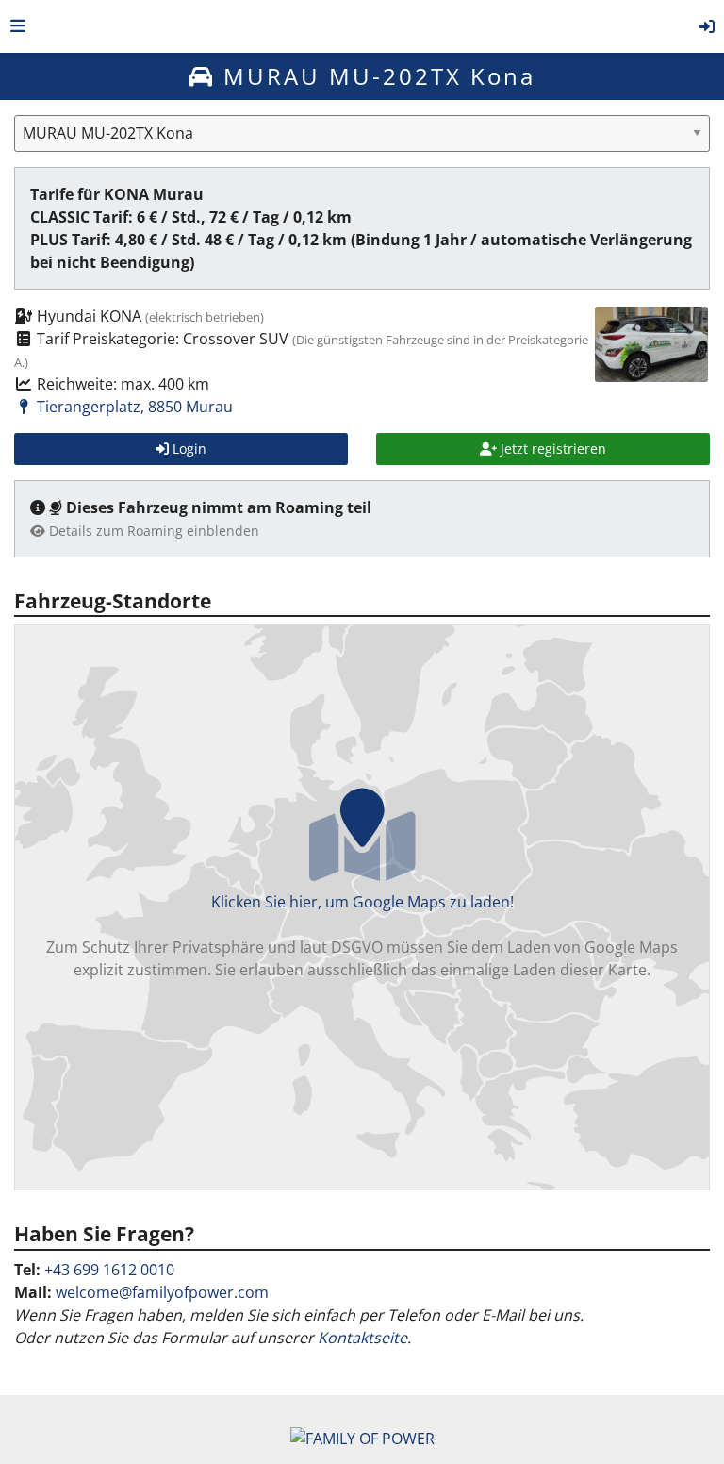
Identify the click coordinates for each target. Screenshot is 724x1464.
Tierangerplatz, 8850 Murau (133, 406)
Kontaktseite (362, 1337)
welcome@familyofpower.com (162, 1292)
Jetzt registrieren (551, 449)
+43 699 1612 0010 (109, 1269)
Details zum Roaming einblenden (152, 531)
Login (187, 449)
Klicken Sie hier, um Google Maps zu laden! (362, 935)
